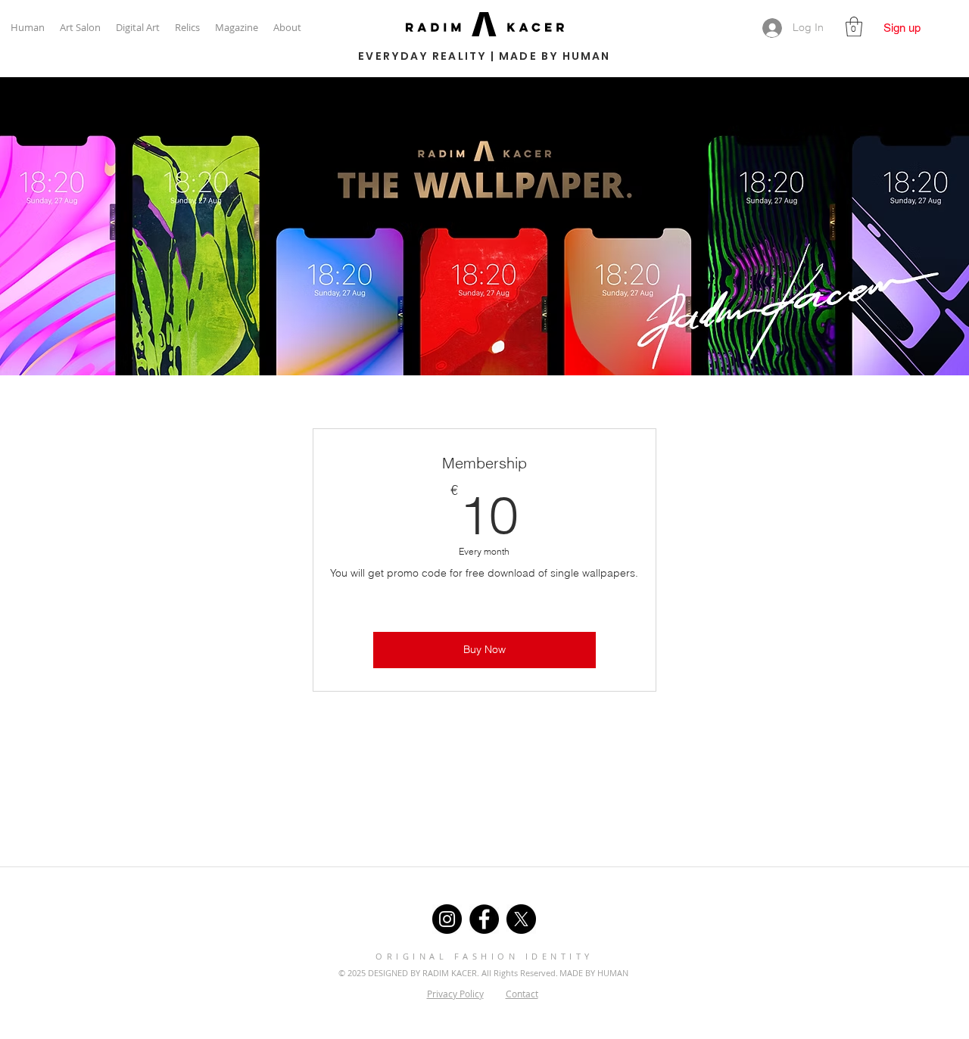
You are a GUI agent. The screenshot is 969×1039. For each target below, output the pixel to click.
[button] (854, 26)
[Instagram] (447, 919)
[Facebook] (484, 919)
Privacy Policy (455, 994)
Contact (522, 994)
